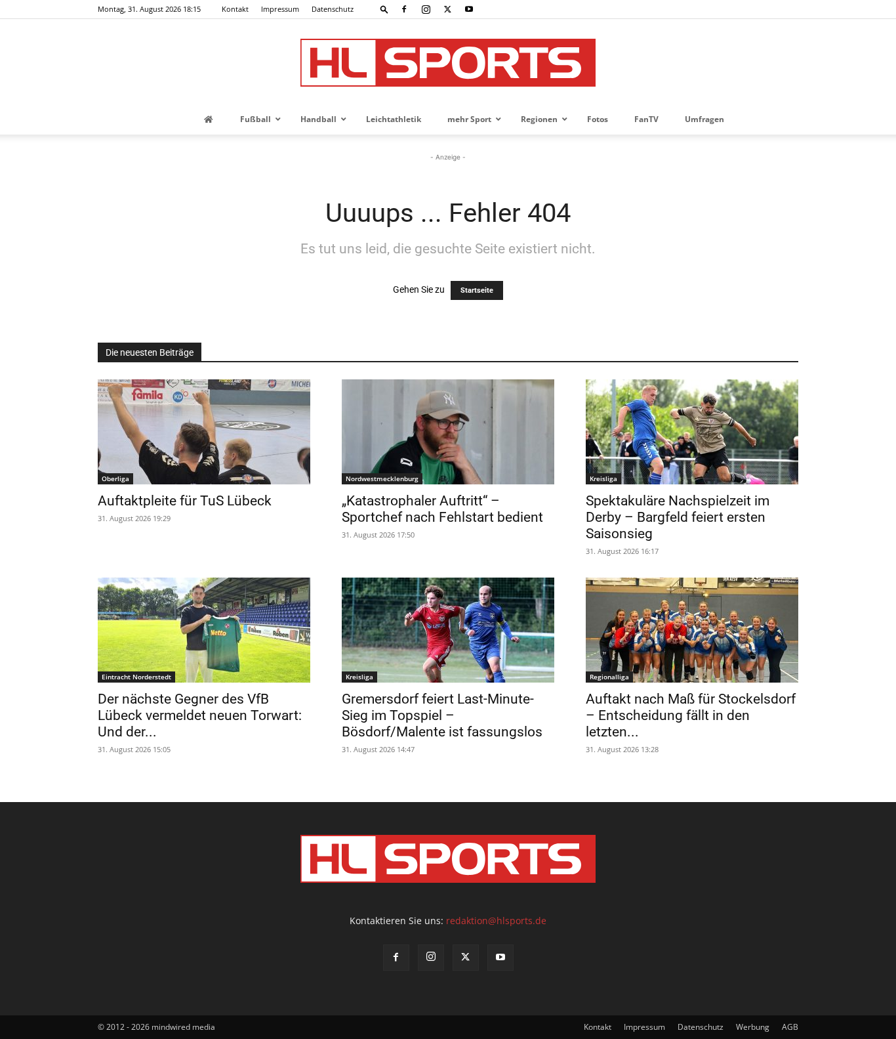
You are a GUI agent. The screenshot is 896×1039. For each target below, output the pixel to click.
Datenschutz (333, 9)
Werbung (752, 1026)
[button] (384, 9)
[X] (447, 9)
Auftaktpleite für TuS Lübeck (185, 501)
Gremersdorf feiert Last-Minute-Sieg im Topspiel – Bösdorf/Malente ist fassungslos (442, 715)
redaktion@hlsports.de (496, 920)
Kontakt (235, 9)
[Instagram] (426, 9)
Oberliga (115, 478)
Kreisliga (603, 478)
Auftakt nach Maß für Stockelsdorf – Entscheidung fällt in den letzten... (691, 715)
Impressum (280, 9)
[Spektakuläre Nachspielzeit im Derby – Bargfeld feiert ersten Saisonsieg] (692, 431)
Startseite (476, 290)
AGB (790, 1026)
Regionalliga (609, 676)
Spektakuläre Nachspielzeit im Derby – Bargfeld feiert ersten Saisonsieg (677, 517)
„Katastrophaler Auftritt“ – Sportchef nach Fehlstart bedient (442, 509)
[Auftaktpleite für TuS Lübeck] (204, 431)
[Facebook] (404, 9)
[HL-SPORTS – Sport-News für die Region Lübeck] (448, 63)
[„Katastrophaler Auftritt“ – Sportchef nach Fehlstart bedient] (448, 431)
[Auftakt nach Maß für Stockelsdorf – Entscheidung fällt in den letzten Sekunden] (692, 630)
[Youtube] (469, 9)
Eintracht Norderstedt (136, 676)
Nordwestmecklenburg (382, 478)
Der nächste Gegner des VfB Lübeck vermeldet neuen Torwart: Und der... (200, 715)
